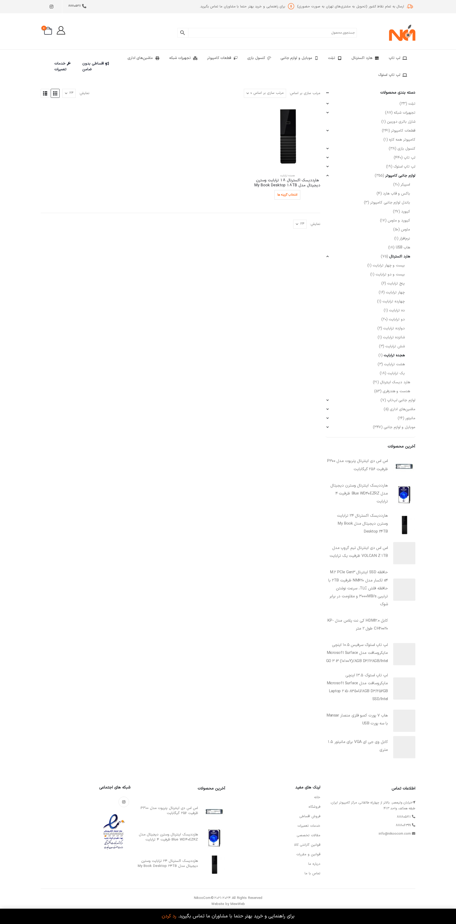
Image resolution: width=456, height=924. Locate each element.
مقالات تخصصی (308, 835)
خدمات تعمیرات (60, 66)
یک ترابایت (396, 373)
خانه (317, 797)
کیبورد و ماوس (399, 220)
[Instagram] (51, 6)
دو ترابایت (397, 319)
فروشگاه (314, 807)
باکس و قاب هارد (396, 193)
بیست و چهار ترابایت (389, 265)
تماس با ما (312, 873)
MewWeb (237, 904)
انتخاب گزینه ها (287, 194)
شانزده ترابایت (394, 337)
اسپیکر (405, 184)
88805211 (74, 6)
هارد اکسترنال (362, 58)
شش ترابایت (395, 346)
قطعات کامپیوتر (219, 58)
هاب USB (403, 247)
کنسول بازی (256, 58)
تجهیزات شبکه (180, 58)
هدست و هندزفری (396, 391)
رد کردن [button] (169, 916)
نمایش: (84, 93)
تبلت (331, 58)
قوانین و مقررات (308, 854)
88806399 (403, 825)
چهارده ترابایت (393, 301)
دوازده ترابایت (394, 328)
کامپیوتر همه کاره (402, 139)
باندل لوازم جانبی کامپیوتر (390, 202)
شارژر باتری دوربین (401, 121)
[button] (55, 93)
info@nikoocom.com (395, 833)
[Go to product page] (287, 136)
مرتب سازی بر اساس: (304, 93)
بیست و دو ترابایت (390, 274)
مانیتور (410, 418)
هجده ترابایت (287, 176)
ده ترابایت (397, 310)
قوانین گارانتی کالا (307, 845)
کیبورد (405, 211)
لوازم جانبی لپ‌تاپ (401, 400)
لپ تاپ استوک (389, 75)
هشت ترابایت (394, 364)
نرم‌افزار (405, 238)
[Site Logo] (402, 33)
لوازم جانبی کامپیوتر (400, 175)
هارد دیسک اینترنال (395, 382)
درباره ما (314, 864)
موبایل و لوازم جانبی (296, 58)
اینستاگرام (123, 802)
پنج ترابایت (396, 283)
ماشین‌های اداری (140, 58)
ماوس (405, 229)
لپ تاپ (394, 58)
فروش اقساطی (309, 816)
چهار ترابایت (395, 292)
